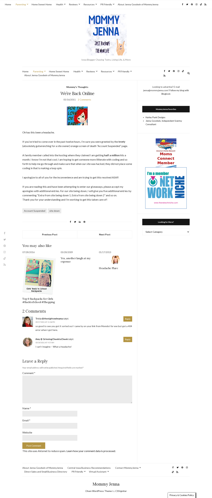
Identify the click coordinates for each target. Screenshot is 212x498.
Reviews (73, 4)
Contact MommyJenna (126, 467)
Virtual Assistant (97, 471)
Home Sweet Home (42, 4)
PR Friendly (106, 4)
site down (54, 210)
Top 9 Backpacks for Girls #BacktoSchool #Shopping (38, 300)
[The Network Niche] (166, 187)
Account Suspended (34, 210)
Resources (89, 4)
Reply (128, 319)
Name (26, 408)
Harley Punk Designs (155, 117)
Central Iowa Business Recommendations (89, 467)
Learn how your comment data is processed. (91, 450)
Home (8, 4)
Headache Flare (108, 268)
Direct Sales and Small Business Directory (45, 471)
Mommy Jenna (106, 484)
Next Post (104, 234)
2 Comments (84, 99)
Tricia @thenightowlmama (49, 318)
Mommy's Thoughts (77, 87)
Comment (28, 373)
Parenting (21, 4)
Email (26, 420)
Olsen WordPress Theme (98, 491)
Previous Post (49, 234)
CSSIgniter (121, 491)
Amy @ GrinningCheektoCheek (51, 339)
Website (27, 432)
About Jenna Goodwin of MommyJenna (138, 4)
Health (59, 4)
